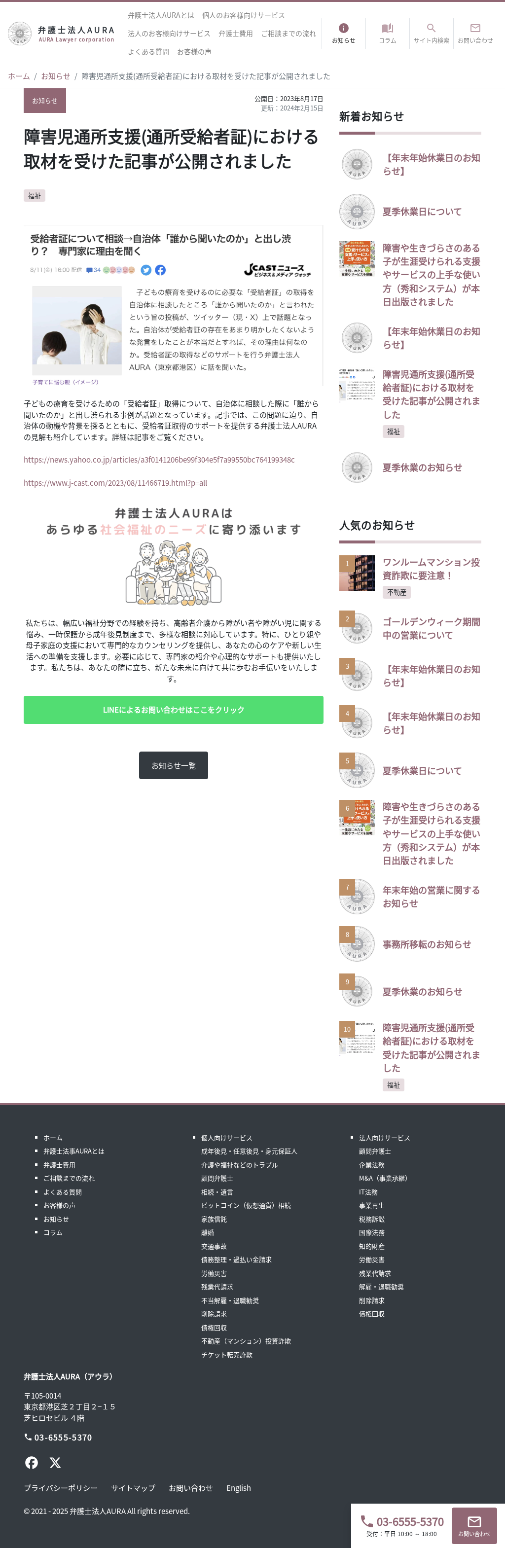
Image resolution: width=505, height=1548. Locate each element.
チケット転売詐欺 (226, 1354)
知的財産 (372, 1246)
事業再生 (372, 1205)
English (238, 1487)
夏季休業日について (422, 211)
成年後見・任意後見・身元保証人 (249, 1150)
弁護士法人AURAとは (161, 15)
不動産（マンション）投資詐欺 (246, 1340)
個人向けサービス (226, 1137)
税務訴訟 (372, 1219)
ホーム (19, 76)
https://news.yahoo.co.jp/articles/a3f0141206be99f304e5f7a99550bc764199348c (159, 459)
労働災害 (214, 1273)
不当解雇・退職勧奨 (230, 1300)
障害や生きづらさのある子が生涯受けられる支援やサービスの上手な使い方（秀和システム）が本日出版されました (431, 274)
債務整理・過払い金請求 (236, 1259)
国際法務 (372, 1232)
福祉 (34, 195)
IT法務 (368, 1191)
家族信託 (214, 1219)
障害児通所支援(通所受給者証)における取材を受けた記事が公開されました (431, 394)
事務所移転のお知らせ (427, 943)
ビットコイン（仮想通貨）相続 (246, 1205)
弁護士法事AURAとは (74, 1150)
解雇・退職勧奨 (381, 1286)
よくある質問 (148, 51)
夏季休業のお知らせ (423, 467)
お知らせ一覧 (173, 765)
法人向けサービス (384, 1137)
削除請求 (214, 1313)
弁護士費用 (235, 33)
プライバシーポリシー (61, 1487)
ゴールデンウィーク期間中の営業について (431, 628)
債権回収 (214, 1327)
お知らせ (56, 76)
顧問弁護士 (217, 1178)
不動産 (396, 592)
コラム (53, 1232)
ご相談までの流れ (288, 33)
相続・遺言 (217, 1191)
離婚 (207, 1232)
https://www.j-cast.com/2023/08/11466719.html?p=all (115, 482)
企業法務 (372, 1164)
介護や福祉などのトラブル (239, 1164)
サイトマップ (133, 1487)
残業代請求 (217, 1286)
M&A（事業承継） (385, 1178)
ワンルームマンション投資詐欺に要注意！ (431, 568)
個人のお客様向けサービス (243, 15)
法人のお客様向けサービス (169, 33)
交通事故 (214, 1246)
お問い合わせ (191, 1487)
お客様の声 (194, 51)
